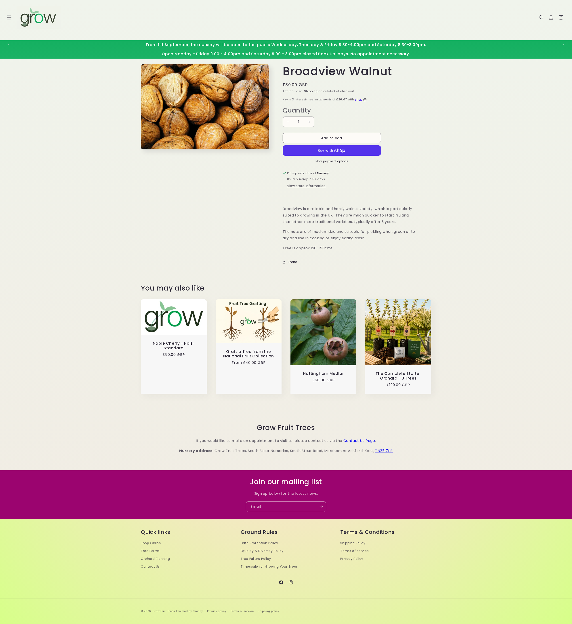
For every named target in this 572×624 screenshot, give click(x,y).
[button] (9, 17)
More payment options (331, 161)
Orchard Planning (155, 558)
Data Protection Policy (259, 543)
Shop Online (151, 543)
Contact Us (150, 566)
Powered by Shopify (189, 611)
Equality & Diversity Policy (262, 551)
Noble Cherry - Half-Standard (174, 345)
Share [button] (292, 262)
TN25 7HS (384, 450)
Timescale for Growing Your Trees (269, 566)
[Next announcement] (563, 44)
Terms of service (354, 551)
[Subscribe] (321, 506)
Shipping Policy (352, 543)
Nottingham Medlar (323, 373)
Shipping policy (268, 611)
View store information (306, 186)
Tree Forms (150, 551)
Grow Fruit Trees (164, 611)
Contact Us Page (359, 440)
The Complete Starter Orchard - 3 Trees (398, 376)
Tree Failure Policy (256, 558)
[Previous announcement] (9, 44)
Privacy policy (216, 611)
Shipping (311, 91)
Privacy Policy (351, 558)
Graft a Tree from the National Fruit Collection (248, 354)
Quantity (297, 110)
